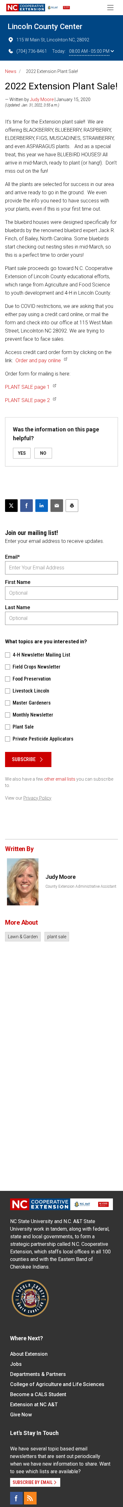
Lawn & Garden (23, 936)
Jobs (16, 1364)
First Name (17, 582)
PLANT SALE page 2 (27, 400)
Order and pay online (38, 360)
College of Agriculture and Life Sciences (57, 1384)
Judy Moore (42, 99)
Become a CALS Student (38, 1394)
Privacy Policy (37, 798)
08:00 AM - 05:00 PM (89, 51)
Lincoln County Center (45, 26)
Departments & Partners (38, 1374)
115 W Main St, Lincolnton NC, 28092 (52, 39)
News (10, 71)
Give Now (21, 1415)
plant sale (56, 936)
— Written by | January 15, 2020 (48, 99)
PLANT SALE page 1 (27, 387)
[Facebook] (16, 1498)
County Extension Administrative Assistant (80, 886)
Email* (12, 557)
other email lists (59, 779)
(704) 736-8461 (31, 51)
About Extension (29, 1354)
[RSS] (30, 1498)
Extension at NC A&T (34, 1405)
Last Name (17, 607)
